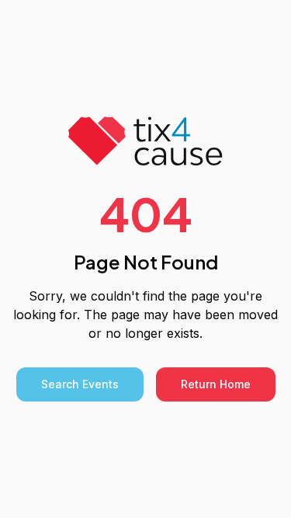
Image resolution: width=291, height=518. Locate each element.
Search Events (80, 384)
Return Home (216, 384)
